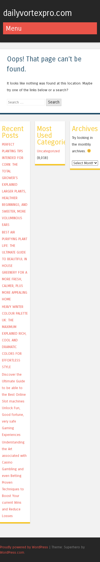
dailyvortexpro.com (37, 13)
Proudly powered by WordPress (24, 547)
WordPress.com (12, 552)
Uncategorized (48, 151)
